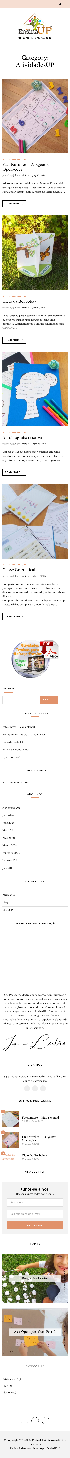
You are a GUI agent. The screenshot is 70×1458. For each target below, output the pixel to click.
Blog (28, 159)
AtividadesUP (12, 159)
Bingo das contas (35, 1278)
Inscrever (35, 1225)
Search (8, 688)
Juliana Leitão (20, 175)
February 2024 (11, 852)
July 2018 (7, 868)
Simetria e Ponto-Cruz (15, 749)
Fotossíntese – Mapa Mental (18, 726)
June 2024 (8, 822)
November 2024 (12, 807)
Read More (13, 204)
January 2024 (10, 860)
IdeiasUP (7, 910)
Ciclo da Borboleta (19, 301)
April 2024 (8, 837)
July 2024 (8, 815)
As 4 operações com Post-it (35, 1332)
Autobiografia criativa (22, 438)
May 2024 (8, 830)
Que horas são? (11, 757)
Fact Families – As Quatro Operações (23, 734)
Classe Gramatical (18, 570)
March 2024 (9, 845)
